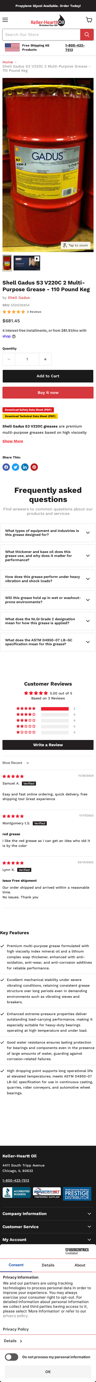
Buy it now (48, 392)
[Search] (87, 34)
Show (12, 441)
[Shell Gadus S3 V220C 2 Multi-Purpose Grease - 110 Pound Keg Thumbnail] (7, 263)
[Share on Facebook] (6, 467)
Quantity (9, 348)
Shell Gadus (19, 297)
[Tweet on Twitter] (15, 467)
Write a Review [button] (48, 744)
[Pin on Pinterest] (34, 467)
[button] (26, 709)
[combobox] (41, 34)
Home (7, 62)
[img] (13, 776)
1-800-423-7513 (15, 1180)
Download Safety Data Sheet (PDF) (28, 409)
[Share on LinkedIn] (25, 467)
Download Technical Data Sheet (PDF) (30, 416)
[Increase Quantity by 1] (45, 359)
